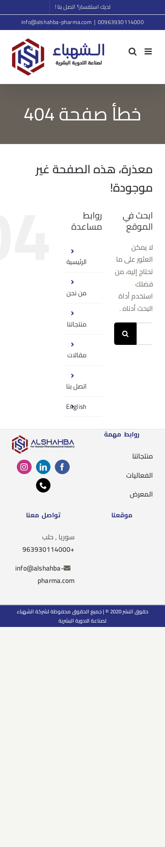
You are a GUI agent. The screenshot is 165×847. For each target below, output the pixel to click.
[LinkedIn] (43, 467)
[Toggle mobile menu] (149, 51)
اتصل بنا (76, 386)
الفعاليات (139, 475)
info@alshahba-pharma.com (56, 22)
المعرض (141, 494)
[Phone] (43, 485)
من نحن (76, 293)
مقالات (77, 355)
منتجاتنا (77, 324)
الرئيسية (76, 262)
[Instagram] (24, 467)
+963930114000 (48, 549)
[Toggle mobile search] (133, 51)
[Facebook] (62, 467)
